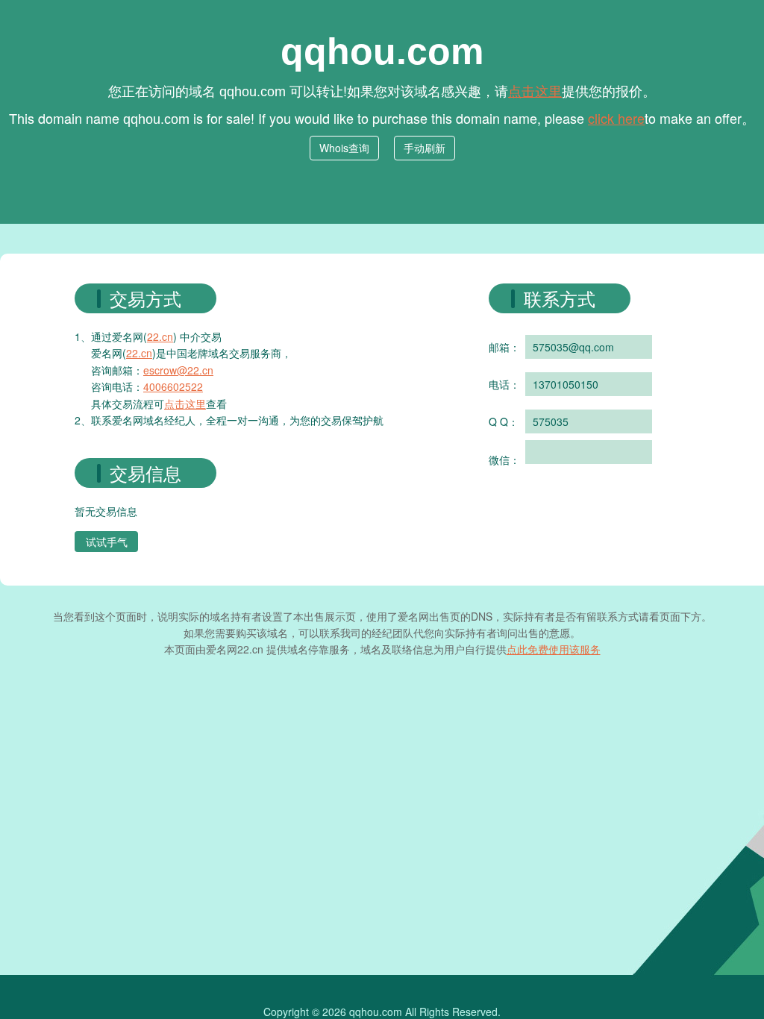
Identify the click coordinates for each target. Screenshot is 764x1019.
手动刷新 (424, 147)
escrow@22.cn (178, 370)
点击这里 (535, 90)
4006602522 (173, 386)
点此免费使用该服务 (554, 649)
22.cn (160, 336)
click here (616, 118)
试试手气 (107, 541)
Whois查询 (344, 147)
